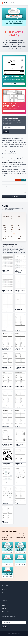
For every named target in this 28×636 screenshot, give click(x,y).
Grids (3, 596)
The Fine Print (5, 611)
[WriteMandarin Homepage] (8, 3)
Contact (4, 608)
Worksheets (5, 593)
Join (6, 131)
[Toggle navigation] (25, 2)
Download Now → (14, 83)
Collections (14, 29)
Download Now (14, 196)
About (3, 605)
